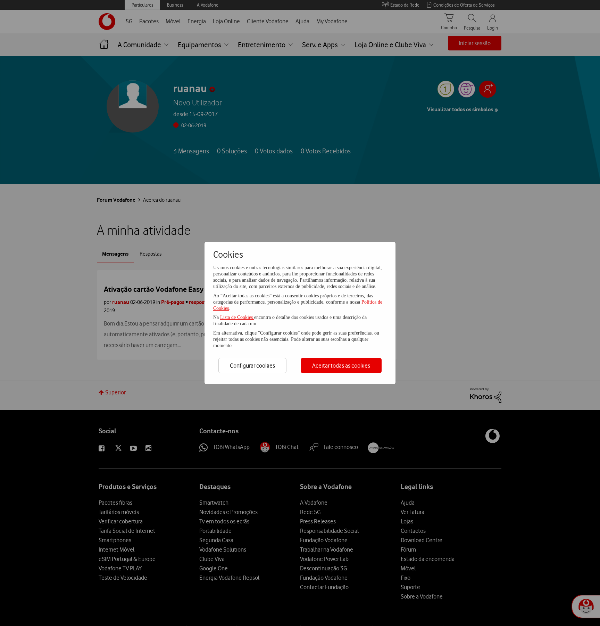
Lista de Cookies (237, 317)
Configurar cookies (252, 365)
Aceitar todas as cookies (341, 365)
